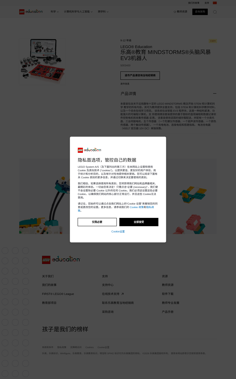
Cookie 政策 (137, 207)
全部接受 (139, 222)
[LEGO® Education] (90, 150)
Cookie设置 (118, 231)
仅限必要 (97, 222)
